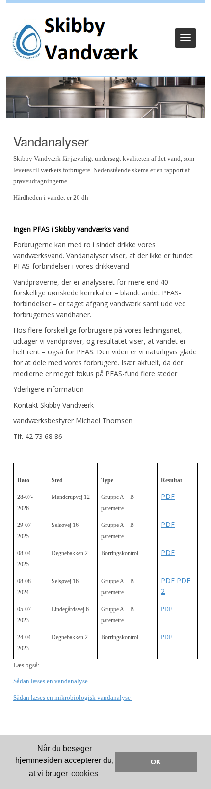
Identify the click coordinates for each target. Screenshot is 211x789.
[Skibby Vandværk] (72, 42)
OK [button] (156, 762)
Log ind (105, 15)
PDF (168, 496)
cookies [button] (84, 773)
